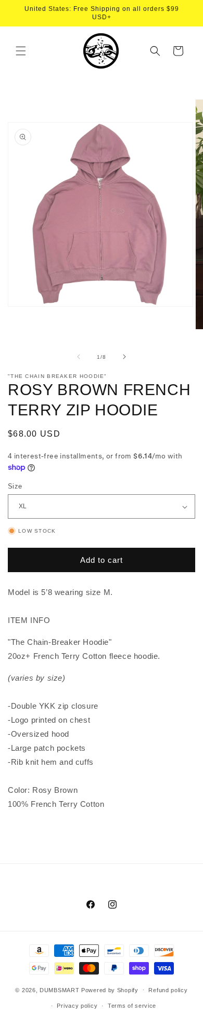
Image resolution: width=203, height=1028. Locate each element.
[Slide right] (124, 356)
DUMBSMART (59, 989)
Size (15, 486)
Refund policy (167, 990)
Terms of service (132, 1006)
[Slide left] (78, 356)
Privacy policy (77, 1006)
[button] (20, 50)
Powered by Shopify (109, 989)
